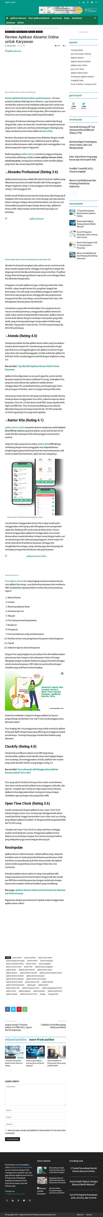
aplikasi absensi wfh (32, 982)
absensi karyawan (46, 961)
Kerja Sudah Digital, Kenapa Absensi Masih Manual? (35, 1063)
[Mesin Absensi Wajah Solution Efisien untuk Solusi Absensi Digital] (42, 1170)
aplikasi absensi (28, 154)
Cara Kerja (57, 18)
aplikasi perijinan (39, 991)
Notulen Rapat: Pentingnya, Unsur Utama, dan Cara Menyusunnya (83, 144)
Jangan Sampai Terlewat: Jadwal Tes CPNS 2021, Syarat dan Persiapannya (18, 1027)
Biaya (67, 18)
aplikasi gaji (31, 985)
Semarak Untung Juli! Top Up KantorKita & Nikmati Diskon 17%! (82, 130)
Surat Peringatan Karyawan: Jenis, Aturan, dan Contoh (87, 234)
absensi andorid (30, 958)
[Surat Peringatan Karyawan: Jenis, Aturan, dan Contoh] (72, 234)
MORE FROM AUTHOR (41, 1039)
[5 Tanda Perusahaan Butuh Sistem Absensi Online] (14, 1052)
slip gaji (42, 994)
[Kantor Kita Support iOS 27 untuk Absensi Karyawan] (72, 244)
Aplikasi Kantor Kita (12, 988)
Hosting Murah (77, 50)
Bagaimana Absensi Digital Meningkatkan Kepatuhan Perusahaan (57, 1180)
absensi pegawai (45, 964)
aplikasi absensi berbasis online (51, 973)
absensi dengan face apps (15, 961)
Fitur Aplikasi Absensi (39, 18)
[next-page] (10, 1070)
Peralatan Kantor (22, 32)
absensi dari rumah (45, 958)
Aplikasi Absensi (18, 18)
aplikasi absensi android (28, 973)
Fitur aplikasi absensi (14, 581)
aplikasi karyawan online (30, 988)
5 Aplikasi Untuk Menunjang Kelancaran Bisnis (53, 1026)
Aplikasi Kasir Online (79, 65)
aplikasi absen (11, 970)
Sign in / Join (10, 2)
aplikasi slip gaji (11, 994)
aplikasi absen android (27, 970)
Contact (89, 1215)
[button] (95, 18)
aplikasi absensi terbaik (14, 982)
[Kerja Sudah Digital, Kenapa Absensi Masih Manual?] (35, 1052)
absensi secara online (13, 967)
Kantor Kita (11, 46)
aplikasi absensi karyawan (35, 976)
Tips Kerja (39, 32)
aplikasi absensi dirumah (14, 976)
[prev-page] (6, 1070)
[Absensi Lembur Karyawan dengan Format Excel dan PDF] (42, 1191)
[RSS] (88, 2)
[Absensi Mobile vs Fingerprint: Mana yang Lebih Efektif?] (56, 1052)
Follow (73, 103)
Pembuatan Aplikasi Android (82, 76)
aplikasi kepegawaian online (52, 988)
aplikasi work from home (28, 994)
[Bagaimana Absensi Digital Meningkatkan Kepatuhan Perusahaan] (42, 1180)
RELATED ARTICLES (16, 1039)
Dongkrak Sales (77, 80)
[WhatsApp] (24, 1009)
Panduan (10, 22)
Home (7, 28)
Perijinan (31, 32)
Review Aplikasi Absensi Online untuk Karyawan (27, 98)
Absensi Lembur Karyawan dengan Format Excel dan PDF (57, 1190)
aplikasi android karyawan (15, 985)
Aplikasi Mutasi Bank (79, 73)
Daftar (20, 22)
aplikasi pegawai (25, 991)
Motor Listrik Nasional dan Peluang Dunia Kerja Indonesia (82, 183)
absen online (17, 958)
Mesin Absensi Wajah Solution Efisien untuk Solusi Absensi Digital (57, 1170)
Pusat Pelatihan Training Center (83, 84)
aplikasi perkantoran (55, 991)
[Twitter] (92, 2)
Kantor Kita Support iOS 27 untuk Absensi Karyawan (87, 245)
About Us (80, 1215)
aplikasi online (11, 991)
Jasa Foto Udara (77, 69)
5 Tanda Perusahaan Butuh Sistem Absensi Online (13, 1063)
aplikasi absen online (44, 970)
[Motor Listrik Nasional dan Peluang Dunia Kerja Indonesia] (72, 255)
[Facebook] (79, 2)
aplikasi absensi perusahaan (36, 979)
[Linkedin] (84, 2)
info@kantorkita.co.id (14, 1194)
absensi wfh (28, 967)
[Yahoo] (96, 2)
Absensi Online (17, 28)
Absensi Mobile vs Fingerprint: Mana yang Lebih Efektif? (56, 1063)
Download (77, 18)
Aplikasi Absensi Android (80, 61)
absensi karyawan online (14, 964)
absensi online (31, 964)
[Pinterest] (19, 1009)
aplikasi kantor (43, 985)
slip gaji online (53, 994)
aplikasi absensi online (15, 427)
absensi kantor (32, 961)
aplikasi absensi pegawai (15, 979)
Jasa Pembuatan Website (81, 54)
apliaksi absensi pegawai (44, 967)
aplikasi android (47, 982)
